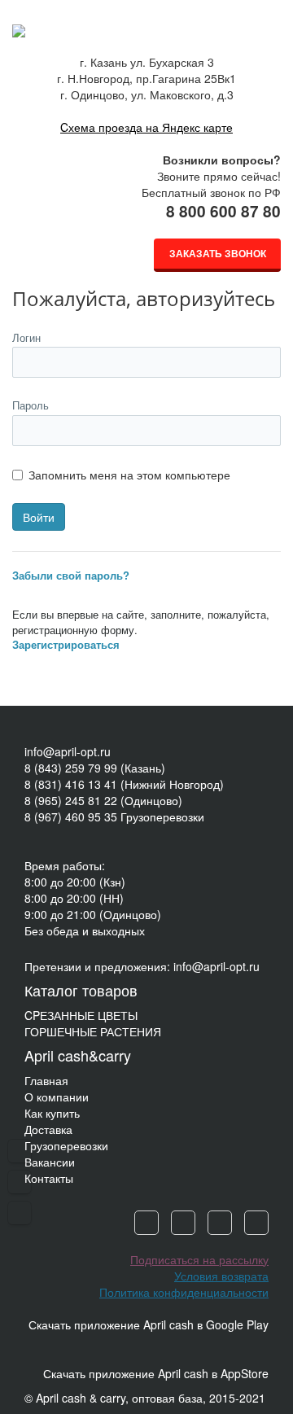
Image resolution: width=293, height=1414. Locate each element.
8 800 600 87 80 (223, 211)
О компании (56, 1096)
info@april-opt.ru (67, 751)
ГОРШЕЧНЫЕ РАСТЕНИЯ (92, 1031)
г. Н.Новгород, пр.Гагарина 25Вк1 (146, 78)
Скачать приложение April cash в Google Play (148, 1324)
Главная (46, 1080)
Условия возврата (221, 1275)
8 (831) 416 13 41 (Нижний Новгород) (124, 784)
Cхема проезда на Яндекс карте (146, 127)
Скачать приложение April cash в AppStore (156, 1373)
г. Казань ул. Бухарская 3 (147, 62)
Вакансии (49, 1162)
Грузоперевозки (66, 1145)
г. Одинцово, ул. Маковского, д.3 (147, 94)
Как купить (52, 1113)
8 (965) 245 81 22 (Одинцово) (103, 800)
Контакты (48, 1178)
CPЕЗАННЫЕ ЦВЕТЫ (81, 1015)
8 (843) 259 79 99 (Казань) (94, 768)
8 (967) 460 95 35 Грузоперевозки (114, 816)
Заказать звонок (217, 253)
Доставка (48, 1129)
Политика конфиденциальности (184, 1292)
